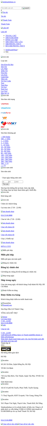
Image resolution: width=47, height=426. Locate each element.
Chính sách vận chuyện (24, 339)
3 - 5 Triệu (4, 143)
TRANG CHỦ (10, 36)
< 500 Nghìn (5, 137)
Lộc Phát (4, 69)
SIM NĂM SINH (11, 38)
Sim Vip (4, 67)
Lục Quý (4, 91)
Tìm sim (5, 184)
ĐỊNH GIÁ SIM (11, 40)
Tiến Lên (4, 79)
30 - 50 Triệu (5, 149)
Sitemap (11, 337)
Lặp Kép (4, 75)
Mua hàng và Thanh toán (23, 335)
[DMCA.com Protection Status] (6, 351)
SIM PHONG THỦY (13, 44)
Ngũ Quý (4, 89)
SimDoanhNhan (11, 50)
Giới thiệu (4, 335)
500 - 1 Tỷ (5, 163)
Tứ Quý (4, 87)
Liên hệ (11, 335)
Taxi (2, 83)
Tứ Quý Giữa (6, 81)
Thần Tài (4, 71)
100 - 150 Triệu (6, 155)
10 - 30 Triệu (5, 147)
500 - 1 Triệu (5, 139)
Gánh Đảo (4, 77)
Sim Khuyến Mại (7, 65)
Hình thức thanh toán (8, 339)
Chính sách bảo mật (10, 341)
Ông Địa (4, 73)
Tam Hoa (4, 85)
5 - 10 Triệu (5, 145)
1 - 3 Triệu (4, 141)
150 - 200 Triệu (6, 157)
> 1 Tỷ (3, 165)
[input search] (26, 8)
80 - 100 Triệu (6, 153)
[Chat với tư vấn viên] (9, 424)
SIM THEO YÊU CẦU (14, 42)
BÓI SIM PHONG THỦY (15, 46)
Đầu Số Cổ (5, 93)
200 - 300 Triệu (6, 159)
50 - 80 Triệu (5, 151)
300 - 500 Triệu (6, 161)
